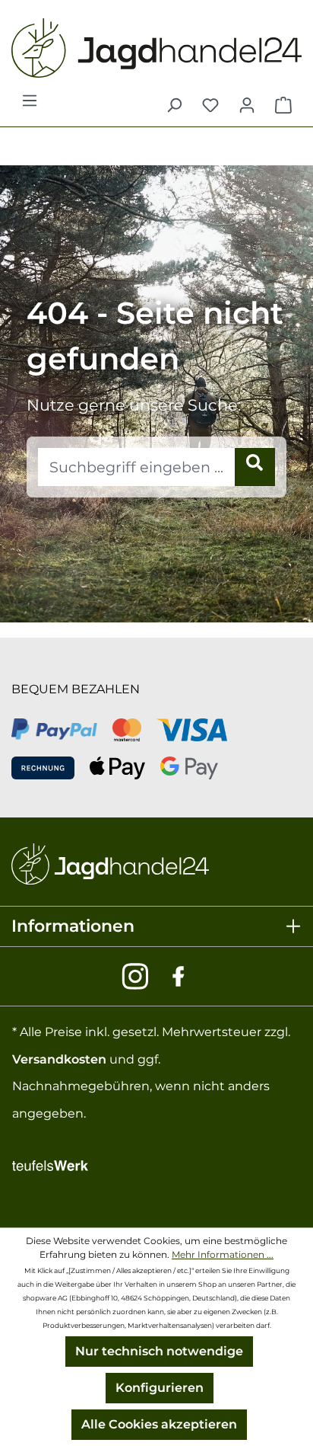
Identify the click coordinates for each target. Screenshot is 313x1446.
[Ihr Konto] (247, 105)
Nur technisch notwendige (159, 1351)
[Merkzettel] (210, 105)
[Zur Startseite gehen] (156, 48)
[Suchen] (174, 105)
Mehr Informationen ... (222, 1254)
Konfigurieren (159, 1387)
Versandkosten (59, 1059)
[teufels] (50, 1163)
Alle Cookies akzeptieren (159, 1424)
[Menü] (29, 105)
